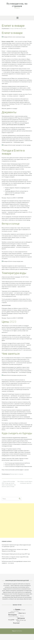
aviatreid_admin (22, 28)
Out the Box (19, 631)
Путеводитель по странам (17, 4)
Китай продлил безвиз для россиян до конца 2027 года (16, 554)
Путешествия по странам (16, 474)
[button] (17, 18)
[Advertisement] (17, 520)
